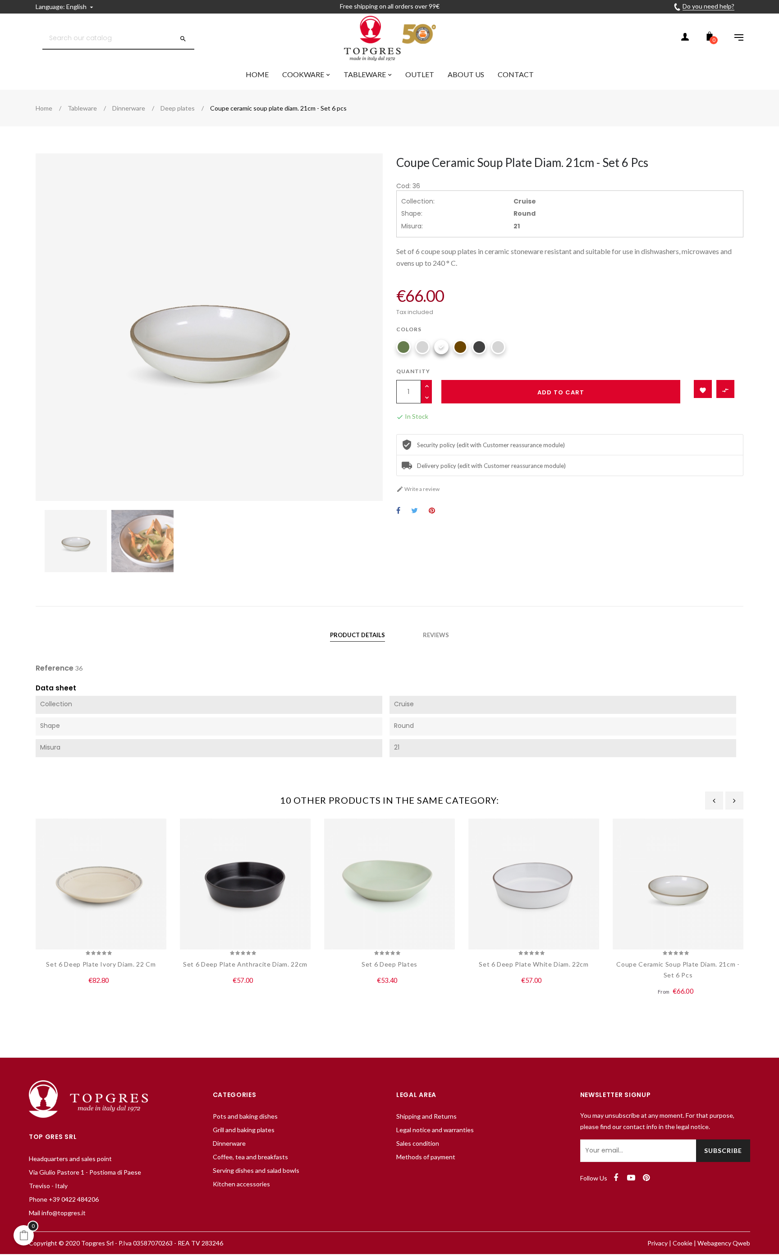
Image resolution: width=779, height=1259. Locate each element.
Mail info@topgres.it (57, 1213)
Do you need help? (708, 6)
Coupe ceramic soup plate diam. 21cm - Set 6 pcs (677, 969)
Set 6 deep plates (389, 964)
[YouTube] (631, 1178)
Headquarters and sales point (70, 1158)
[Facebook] (616, 1178)
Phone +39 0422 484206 (64, 1199)
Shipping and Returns (426, 1116)
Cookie (682, 1243)
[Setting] (734, 38)
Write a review (418, 489)
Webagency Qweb (723, 1243)
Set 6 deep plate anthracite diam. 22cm (245, 964)
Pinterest (432, 511)
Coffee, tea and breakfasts (250, 1157)
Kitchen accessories (241, 1184)
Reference (54, 668)
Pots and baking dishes (245, 1116)
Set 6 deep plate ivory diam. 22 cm (101, 964)
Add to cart (560, 392)
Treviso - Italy (48, 1186)
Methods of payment (425, 1157)
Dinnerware (229, 1143)
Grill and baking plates (244, 1130)
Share (398, 511)
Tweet (414, 511)
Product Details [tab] (357, 635)
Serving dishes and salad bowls (256, 1170)
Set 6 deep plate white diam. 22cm (533, 964)
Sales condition (417, 1143)
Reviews (436, 635)
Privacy (657, 1243)
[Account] (685, 38)
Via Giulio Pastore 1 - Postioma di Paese (85, 1172)
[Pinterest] (646, 1178)
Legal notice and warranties (435, 1130)
